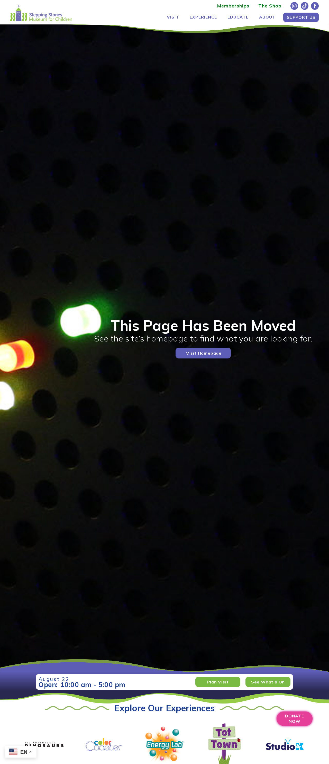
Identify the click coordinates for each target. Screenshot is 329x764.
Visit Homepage (204, 353)
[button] (173, 17)
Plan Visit (218, 681)
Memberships (233, 6)
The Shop (269, 6)
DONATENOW (294, 718)
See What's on (268, 681)
